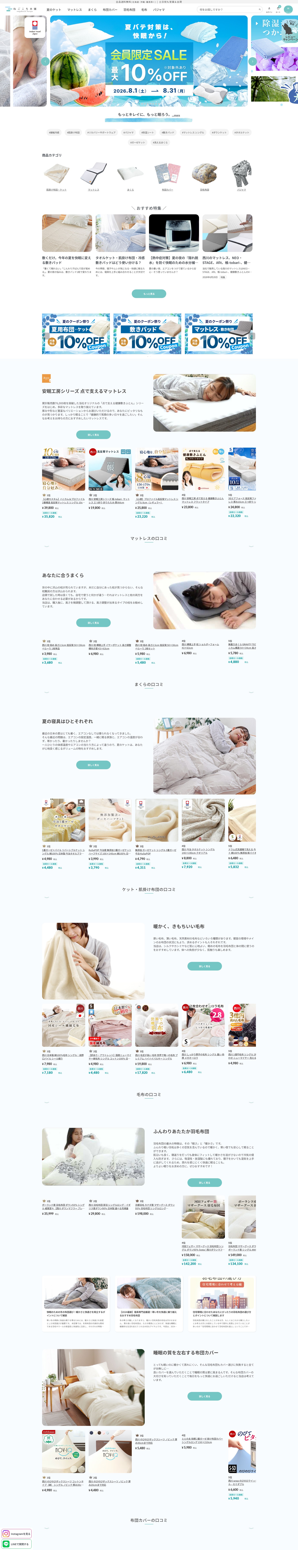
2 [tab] (150, 357)
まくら (92, 9)
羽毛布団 (129, 9)
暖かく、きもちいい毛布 (179, 1137)
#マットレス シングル (193, 132)
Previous (48, 336)
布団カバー (110, 9)
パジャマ (159, 9)
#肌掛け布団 (73, 132)
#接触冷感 (54, 132)
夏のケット (54, 9)
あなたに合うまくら (63, 634)
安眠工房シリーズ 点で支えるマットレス (84, 391)
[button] (45, 61)
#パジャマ (128, 132)
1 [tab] (148, 357)
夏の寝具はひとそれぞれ (67, 877)
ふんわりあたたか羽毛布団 (181, 1342)
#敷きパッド (168, 132)
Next (253, 336)
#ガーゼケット (137, 142)
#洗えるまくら (160, 142)
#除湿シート (147, 132)
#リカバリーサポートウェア (101, 132)
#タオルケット (242, 132)
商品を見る (73, 596)
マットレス (74, 9)
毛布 (144, 9)
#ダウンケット (219, 132)
